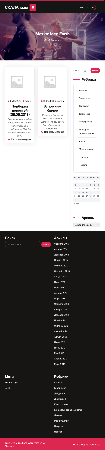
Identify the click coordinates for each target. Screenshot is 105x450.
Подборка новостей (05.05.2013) (20, 110)
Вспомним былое (52, 108)
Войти (8, 388)
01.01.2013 (48, 101)
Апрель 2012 (60, 358)
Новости (83, 165)
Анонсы (83, 90)
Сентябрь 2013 (62, 271)
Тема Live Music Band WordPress (22, 443)
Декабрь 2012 (61, 314)
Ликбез (82, 141)
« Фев (76, 203)
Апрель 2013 (60, 293)
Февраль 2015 (61, 243)
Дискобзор (84, 114)
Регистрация (11, 382)
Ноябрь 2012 (61, 320)
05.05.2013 (16, 101)
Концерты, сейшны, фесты (68, 409)
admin (28, 101)
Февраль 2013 (61, 304)
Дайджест (84, 106)
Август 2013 (60, 276)
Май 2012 (59, 353)
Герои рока (84, 98)
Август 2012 (60, 336)
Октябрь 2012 (61, 325)
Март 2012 (59, 364)
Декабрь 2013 (61, 254)
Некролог (84, 157)
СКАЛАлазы (16, 7)
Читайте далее (18, 82)
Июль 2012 (59, 342)
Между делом (86, 149)
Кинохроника (85, 121)
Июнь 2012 (59, 347)
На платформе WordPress (86, 444)
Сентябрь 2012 (62, 331)
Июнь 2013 (59, 282)
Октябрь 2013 (61, 265)
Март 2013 (59, 298)
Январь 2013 (60, 309)
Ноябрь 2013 (61, 260)
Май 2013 (59, 287)
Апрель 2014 (60, 249)
